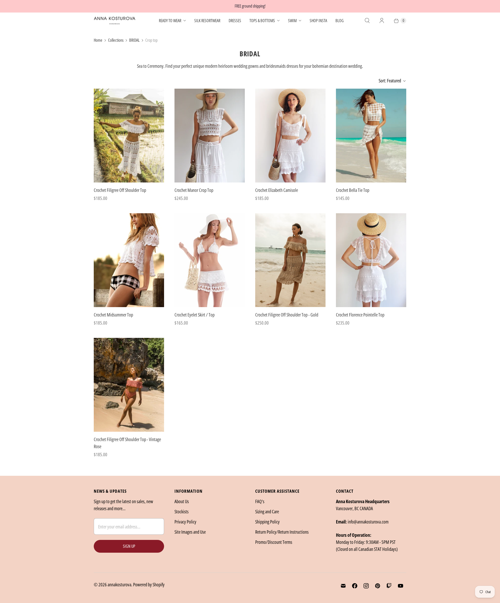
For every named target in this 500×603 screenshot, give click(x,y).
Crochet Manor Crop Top (193, 190)
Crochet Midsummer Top (113, 315)
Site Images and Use (190, 532)
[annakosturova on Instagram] (366, 585)
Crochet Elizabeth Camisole (276, 190)
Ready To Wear (170, 20)
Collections (115, 40)
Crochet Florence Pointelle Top (360, 315)
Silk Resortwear (207, 20)
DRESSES (235, 20)
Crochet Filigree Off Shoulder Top (120, 190)
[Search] (367, 20)
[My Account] (381, 20)
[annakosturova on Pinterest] (377, 585)
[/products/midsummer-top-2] (129, 260)
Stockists (181, 511)
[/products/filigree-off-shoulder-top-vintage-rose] (129, 385)
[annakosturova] (114, 21)
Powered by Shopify (149, 584)
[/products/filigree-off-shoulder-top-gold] (290, 260)
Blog (339, 20)
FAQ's (259, 501)
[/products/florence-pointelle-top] (371, 260)
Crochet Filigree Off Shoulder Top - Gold (286, 315)
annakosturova (119, 584)
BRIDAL (134, 40)
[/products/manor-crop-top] (209, 135)
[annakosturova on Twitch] (389, 585)
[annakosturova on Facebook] (354, 585)
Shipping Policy (267, 522)
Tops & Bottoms (262, 20)
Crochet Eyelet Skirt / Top (194, 315)
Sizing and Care (267, 511)
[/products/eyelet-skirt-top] (209, 260)
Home (98, 40)
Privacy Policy (185, 522)
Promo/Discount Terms (273, 542)
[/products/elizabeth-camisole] (290, 135)
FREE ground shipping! (250, 6)
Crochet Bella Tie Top (352, 190)
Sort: (390, 80)
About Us (181, 501)
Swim (292, 20)
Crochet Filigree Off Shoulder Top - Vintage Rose (127, 442)
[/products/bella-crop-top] (371, 135)
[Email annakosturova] (343, 585)
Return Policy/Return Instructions (282, 532)
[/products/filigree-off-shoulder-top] (129, 135)
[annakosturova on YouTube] (400, 585)
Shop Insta (318, 20)
